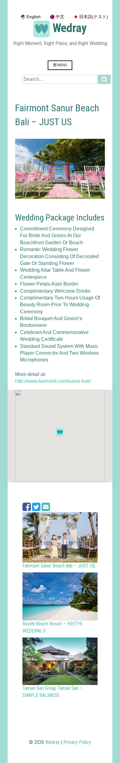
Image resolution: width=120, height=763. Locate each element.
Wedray (70, 28)
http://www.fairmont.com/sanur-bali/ (53, 381)
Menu (62, 65)
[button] (22, 169)
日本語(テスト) (93, 16)
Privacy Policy (77, 742)
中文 (59, 16)
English (33, 16)
